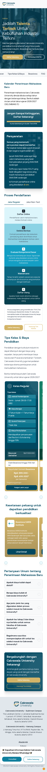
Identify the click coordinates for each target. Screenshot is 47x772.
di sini (26, 184)
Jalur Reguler (14, 202)
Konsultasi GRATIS (34, 57)
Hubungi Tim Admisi (33, 328)
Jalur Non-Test (33, 202)
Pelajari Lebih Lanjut (21, 487)
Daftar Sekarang (13, 57)
